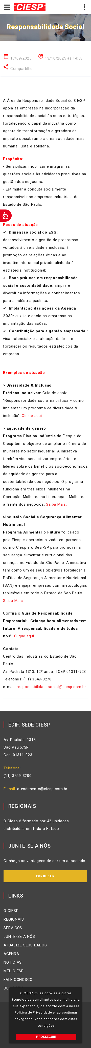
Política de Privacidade (33, 1012)
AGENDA (11, 953)
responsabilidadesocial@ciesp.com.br (51, 686)
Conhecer (45, 876)
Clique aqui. (32, 415)
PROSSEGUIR (46, 1037)
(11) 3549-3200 (18, 775)
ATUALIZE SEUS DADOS (25, 945)
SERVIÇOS (13, 928)
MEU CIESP (14, 971)
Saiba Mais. (56, 504)
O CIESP (11, 910)
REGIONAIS (14, 919)
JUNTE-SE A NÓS (19, 936)
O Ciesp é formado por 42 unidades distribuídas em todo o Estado (36, 825)
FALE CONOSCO (18, 979)
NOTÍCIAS (13, 962)
